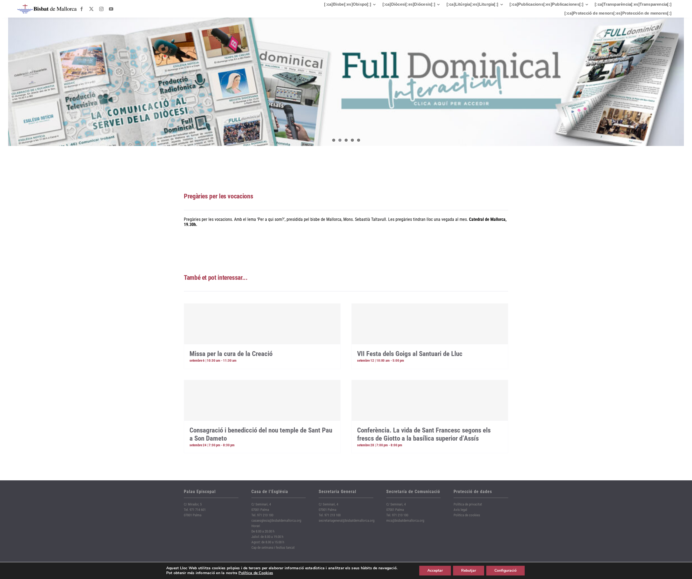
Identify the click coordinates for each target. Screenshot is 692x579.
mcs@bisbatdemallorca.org (405, 520)
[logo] (47, 6)
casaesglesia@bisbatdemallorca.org (276, 520)
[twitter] (91, 9)
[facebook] (81, 9)
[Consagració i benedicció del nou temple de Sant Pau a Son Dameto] (262, 400)
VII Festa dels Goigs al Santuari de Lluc (410, 354)
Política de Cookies (255, 572)
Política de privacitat (468, 504)
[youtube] (111, 9)
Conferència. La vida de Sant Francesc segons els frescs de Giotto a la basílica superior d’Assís (424, 434)
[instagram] (101, 9)
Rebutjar (468, 570)
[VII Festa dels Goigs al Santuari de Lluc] (430, 324)
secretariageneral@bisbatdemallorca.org (346, 520)
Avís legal (460, 510)
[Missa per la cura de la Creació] (262, 324)
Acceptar (435, 570)
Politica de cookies (467, 515)
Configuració (505, 570)
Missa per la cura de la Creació (230, 354)
